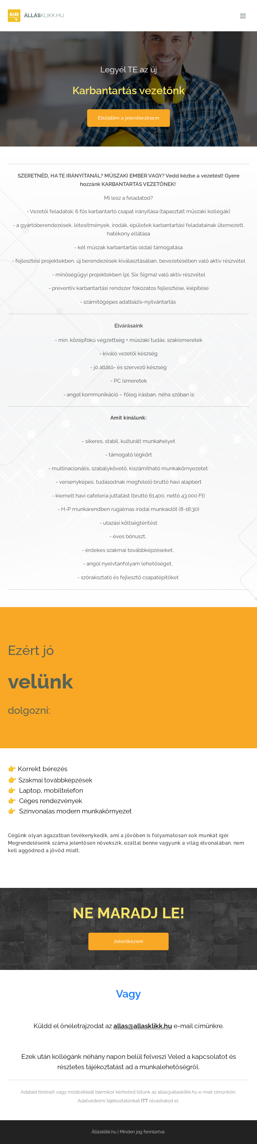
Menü (243, 15)
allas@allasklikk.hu (142, 1026)
